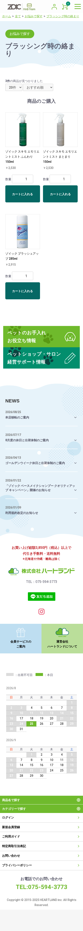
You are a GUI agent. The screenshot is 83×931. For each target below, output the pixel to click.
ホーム (6, 16)
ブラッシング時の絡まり (62, 16)
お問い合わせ (11, 855)
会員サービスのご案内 (20, 644)
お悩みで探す (34, 16)
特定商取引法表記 (14, 846)
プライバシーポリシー (17, 865)
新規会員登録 (11, 827)
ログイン (8, 817)
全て (18, 16)
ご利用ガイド (11, 836)
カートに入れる (22, 194)
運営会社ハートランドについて (62, 644)
